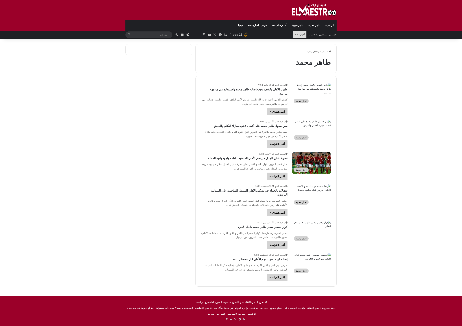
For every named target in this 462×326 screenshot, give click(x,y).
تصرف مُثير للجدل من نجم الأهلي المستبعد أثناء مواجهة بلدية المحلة (247, 158)
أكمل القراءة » (277, 111)
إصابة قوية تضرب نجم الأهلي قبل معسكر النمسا (259, 259)
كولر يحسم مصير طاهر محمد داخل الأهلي (262, 226)
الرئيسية (329, 25)
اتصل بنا (221, 313)
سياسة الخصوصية (236, 313)
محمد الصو (280, 85)
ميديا (240, 25)
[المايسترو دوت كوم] (314, 10)
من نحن (210, 313)
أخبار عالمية (280, 25)
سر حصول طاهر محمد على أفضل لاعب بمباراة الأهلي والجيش (250, 125)
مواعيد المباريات (258, 25)
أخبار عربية (297, 25)
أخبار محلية (314, 25)
